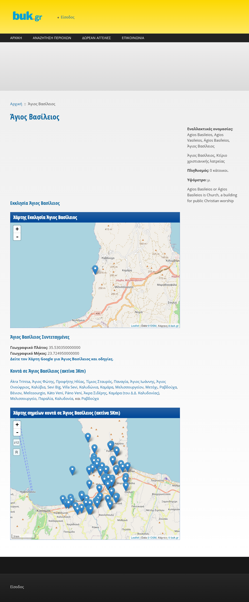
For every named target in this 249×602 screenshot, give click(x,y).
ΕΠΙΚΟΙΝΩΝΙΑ (133, 37)
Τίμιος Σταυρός (99, 381)
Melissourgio (34, 392)
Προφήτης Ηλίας (70, 381)
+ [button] (17, 229)
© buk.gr (173, 325)
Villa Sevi (69, 387)
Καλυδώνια (88, 387)
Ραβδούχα (168, 387)
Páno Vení (73, 392)
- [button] (17, 236)
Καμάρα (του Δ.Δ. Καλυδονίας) (134, 392)
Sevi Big (54, 387)
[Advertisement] (124, 66)
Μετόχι (151, 387)
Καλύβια (38, 387)
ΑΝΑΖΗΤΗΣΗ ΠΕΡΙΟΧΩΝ (52, 37)
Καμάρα (106, 387)
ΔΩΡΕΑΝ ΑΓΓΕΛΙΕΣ (96, 37)
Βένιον (16, 392)
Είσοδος (67, 17)
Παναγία (121, 381)
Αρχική (16, 103)
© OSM (152, 325)
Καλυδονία (64, 398)
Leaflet (135, 325)
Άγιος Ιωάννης (142, 381)
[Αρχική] (27, 16)
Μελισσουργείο (23, 398)
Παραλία (45, 398)
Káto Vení (55, 392)
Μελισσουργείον (129, 387)
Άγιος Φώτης (43, 381)
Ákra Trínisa (20, 381)
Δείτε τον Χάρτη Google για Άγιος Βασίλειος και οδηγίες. (61, 358)
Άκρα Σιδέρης (95, 392)
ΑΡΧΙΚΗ (16, 37)
